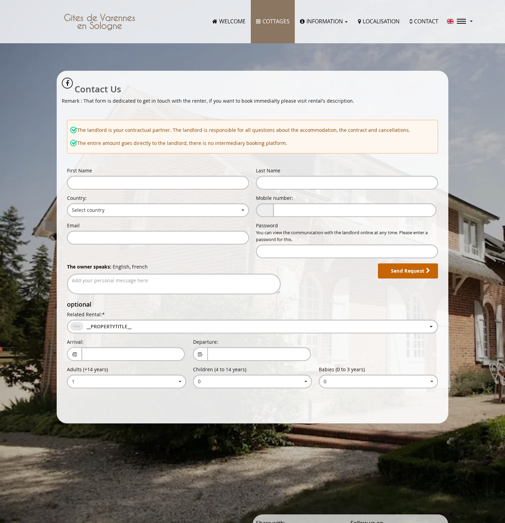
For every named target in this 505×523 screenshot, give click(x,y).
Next (496, 262)
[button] (460, 21)
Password (342, 232)
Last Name (268, 170)
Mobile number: (274, 198)
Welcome (232, 21)
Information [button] (325, 21)
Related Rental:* (86, 314)
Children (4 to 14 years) (219, 369)
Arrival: (75, 342)
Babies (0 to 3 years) (342, 369)
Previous (8, 262)
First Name (79, 170)
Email (73, 225)
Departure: (205, 342)
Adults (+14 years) (87, 369)
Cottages (276, 21)
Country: (77, 198)
